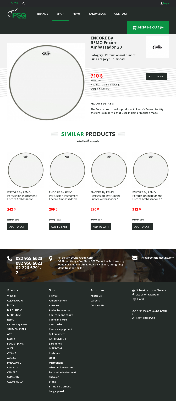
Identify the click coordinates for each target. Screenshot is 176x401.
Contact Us (97, 305)
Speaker (54, 377)
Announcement (58, 300)
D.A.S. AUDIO (14, 310)
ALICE (10, 348)
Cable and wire (58, 319)
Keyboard (54, 353)
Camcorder (55, 324)
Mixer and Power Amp (62, 367)
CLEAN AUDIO (15, 300)
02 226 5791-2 (28, 270)
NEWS (76, 14)
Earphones (55, 343)
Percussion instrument (62, 372)
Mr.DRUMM (14, 315)
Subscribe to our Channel (151, 290)
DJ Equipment (57, 334)
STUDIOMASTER (16, 329)
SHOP (60, 14)
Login (166, 3)
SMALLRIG (13, 377)
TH (16, 3)
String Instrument (60, 386)
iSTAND (11, 353)
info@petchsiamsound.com (157, 257)
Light (52, 357)
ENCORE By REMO (17, 324)
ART (9, 334)
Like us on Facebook (147, 294)
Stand (52, 381)
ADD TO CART (156, 76)
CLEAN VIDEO (15, 381)
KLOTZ (11, 338)
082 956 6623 (29, 263)
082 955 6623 (29, 258)
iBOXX (10, 305)
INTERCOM (55, 348)
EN (12, 3)
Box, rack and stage (61, 315)
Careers (95, 300)
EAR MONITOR (57, 338)
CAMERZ (12, 372)
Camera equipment (60, 329)
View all (11, 295)
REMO (10, 319)
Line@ (140, 299)
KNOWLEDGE (97, 14)
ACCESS (11, 357)
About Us (96, 295)
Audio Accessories (59, 310)
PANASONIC (14, 362)
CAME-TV (12, 367)
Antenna (54, 305)
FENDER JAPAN (15, 343)
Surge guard (56, 391)
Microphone (56, 362)
